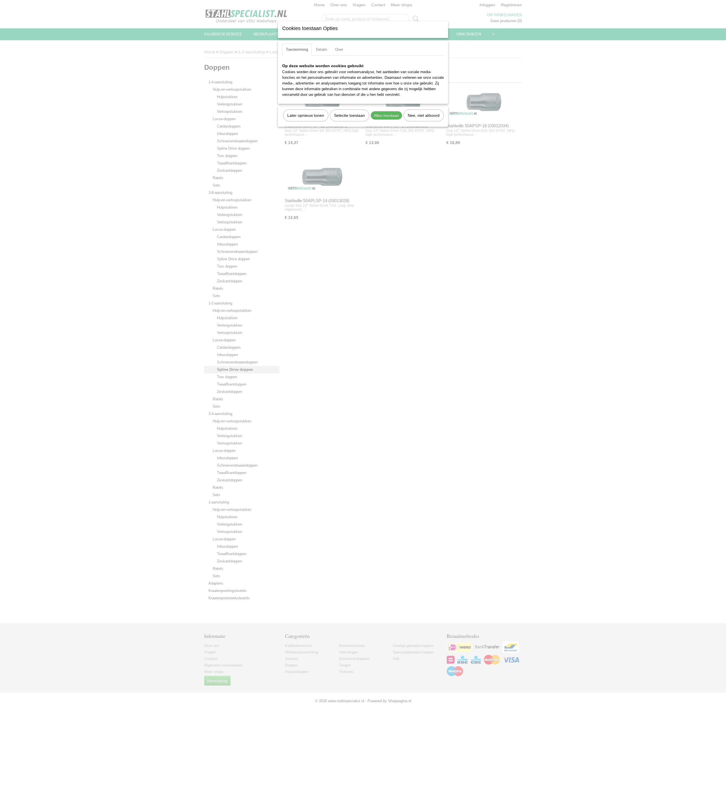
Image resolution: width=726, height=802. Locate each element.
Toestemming (297, 49)
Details (321, 49)
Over (339, 49)
